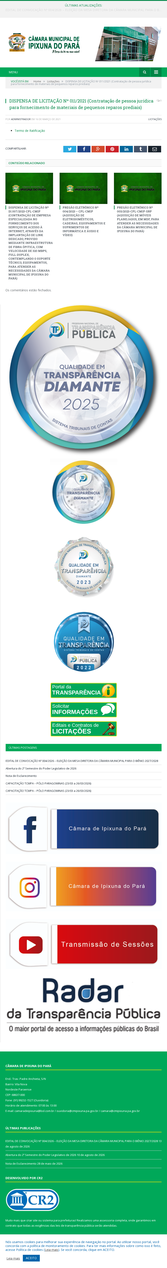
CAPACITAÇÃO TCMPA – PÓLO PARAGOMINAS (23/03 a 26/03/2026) (48, 783)
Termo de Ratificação (30, 131)
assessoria (106, 1220)
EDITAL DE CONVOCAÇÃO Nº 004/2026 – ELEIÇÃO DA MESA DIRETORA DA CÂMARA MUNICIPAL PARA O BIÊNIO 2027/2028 (82, 761)
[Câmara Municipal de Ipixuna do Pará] (83, 43)
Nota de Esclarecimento (21, 776)
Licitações (155, 119)
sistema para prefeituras (58, 1220)
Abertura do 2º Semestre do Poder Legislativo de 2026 (82, 10)
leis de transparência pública (75, 1225)
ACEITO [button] (31, 1258)
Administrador (21, 119)
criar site (32, 1220)
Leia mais (51, 1249)
